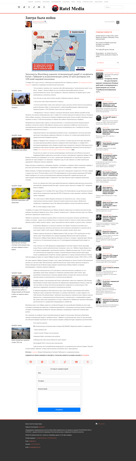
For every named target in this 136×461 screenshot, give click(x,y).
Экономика (46, 2)
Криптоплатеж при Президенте (108, 247)
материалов (41, 427)
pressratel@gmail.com (34, 447)
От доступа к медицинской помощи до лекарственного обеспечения (111, 283)
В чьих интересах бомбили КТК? (111, 268)
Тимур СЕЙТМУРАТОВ (38, 21)
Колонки (100, 99)
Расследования (56, 2)
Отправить (59, 409)
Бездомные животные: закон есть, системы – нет (110, 232)
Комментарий (42, 389)
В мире (106, 2)
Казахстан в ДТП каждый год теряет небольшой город (110, 257)
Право (73, 2)
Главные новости (104, 32)
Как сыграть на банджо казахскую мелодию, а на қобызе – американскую (106, 44)
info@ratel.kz (32, 441)
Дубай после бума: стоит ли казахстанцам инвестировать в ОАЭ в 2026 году (110, 205)
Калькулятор (98, 2)
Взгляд (79, 2)
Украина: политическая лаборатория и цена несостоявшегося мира (110, 104)
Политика (38, 2)
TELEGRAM (85, 355)
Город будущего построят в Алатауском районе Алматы (110, 144)
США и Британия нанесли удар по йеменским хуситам (54, 149)
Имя (39, 373)
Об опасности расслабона (19, 150)
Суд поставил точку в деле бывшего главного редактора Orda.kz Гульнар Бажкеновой (111, 131)
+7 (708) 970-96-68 (41, 438)
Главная (30, 2)
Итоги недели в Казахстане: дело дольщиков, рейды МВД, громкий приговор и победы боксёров (110, 190)
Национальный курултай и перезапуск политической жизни (111, 301)
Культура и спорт (88, 2)
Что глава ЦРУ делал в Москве (105, 49)
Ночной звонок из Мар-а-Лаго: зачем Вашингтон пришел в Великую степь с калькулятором (107, 37)
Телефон (41, 381)
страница (34, 352)
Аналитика (66, 2)
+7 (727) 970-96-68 (51, 438)
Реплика (100, 70)
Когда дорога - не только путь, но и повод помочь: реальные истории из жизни (107, 54)
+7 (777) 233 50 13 (35, 444)
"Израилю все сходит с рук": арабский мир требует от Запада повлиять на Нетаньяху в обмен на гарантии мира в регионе (21, 292)
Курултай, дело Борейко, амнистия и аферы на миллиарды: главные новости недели (110, 218)
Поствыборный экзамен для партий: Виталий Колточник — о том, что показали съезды (110, 157)
